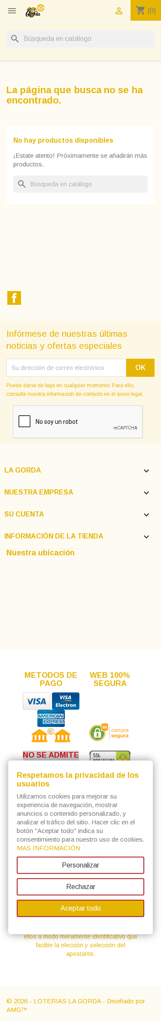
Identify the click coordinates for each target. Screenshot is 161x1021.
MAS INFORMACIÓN (48, 848)
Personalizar (80, 865)
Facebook (14, 298)
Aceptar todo (81, 908)
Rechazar (80, 886)
